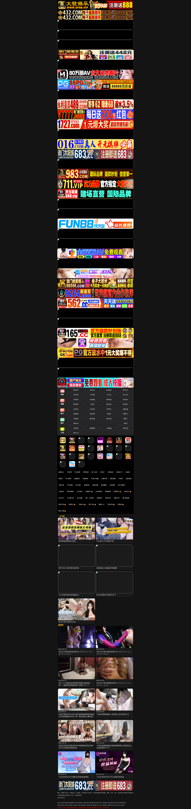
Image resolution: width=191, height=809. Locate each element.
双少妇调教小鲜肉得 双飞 (106, 595)
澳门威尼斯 (125, 498)
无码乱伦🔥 (127, 491)
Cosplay (109, 395)
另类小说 (75, 433)
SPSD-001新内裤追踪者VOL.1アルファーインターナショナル (113, 684)
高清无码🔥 (111, 504)
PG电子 (102, 472)
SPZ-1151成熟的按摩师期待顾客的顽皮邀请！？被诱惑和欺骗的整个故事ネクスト (74, 684)
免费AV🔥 (121, 504)
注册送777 (119, 472)
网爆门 (125, 419)
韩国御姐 (92, 399)
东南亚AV (125, 399)
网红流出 (109, 404)
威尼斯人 (61, 472)
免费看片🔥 (89, 491)
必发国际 (112, 485)
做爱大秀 (108, 498)
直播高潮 (104, 478)
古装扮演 (75, 409)
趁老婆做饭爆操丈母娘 (67, 541)
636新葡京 (99, 491)
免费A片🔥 (72, 504)
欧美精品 (109, 390)
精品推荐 (75, 390)
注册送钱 (110, 472)
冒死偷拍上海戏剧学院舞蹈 (106, 568)
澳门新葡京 (121, 485)
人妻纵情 (109, 428)
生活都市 (75, 428)
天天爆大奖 (70, 498)
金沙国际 (80, 498)
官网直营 (86, 472)
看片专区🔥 (92, 504)
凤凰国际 (85, 478)
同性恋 (125, 423)
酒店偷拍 (129, 478)
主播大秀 (61, 485)
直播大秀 (116, 498)
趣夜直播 (95, 485)
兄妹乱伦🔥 (82, 504)
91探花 (92, 404)
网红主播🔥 (62, 511)
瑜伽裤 (109, 414)
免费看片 (99, 498)
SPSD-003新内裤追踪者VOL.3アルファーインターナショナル (76, 652)
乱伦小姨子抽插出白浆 (67, 622)
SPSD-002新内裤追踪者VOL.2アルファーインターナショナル (113, 652)
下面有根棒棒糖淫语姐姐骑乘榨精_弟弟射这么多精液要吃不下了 (114, 746)
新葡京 (60, 478)
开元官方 (61, 498)
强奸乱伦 (92, 390)
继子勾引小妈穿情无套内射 (69, 568)
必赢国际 (77, 478)
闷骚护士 (125, 414)
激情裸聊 (108, 491)
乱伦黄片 (78, 485)
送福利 (128, 472)
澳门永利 (94, 472)
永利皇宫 (80, 491)
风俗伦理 (125, 428)
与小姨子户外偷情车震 (105, 541)
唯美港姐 (109, 399)
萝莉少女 (125, 390)
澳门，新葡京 (89, 498)
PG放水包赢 (95, 478)
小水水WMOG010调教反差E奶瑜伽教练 (74, 777)
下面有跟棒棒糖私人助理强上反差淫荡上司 (112, 714)
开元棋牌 (77, 472)
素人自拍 (125, 395)
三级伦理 (75, 395)
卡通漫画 (75, 419)
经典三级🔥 (62, 504)
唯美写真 (109, 419)
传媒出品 (75, 423)
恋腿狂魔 (125, 409)
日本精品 (92, 395)
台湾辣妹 (75, 399)
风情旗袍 (75, 414)
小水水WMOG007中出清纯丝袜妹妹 (110, 777)
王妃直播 (70, 485)
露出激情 (92, 419)
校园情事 (92, 428)
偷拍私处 (87, 485)
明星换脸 (92, 414)
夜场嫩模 (104, 485)
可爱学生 (109, 409)
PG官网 (69, 472)
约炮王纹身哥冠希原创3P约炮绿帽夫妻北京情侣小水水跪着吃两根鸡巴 (76, 746)
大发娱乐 (61, 491)
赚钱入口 (102, 504)
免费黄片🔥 (117, 491)
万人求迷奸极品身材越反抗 (69, 595)
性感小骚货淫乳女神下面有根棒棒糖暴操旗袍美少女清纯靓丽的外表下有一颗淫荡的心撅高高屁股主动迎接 (77, 716)
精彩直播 (113, 478)
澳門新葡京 (70, 491)
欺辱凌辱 (75, 404)
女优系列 (92, 409)
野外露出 (125, 404)
